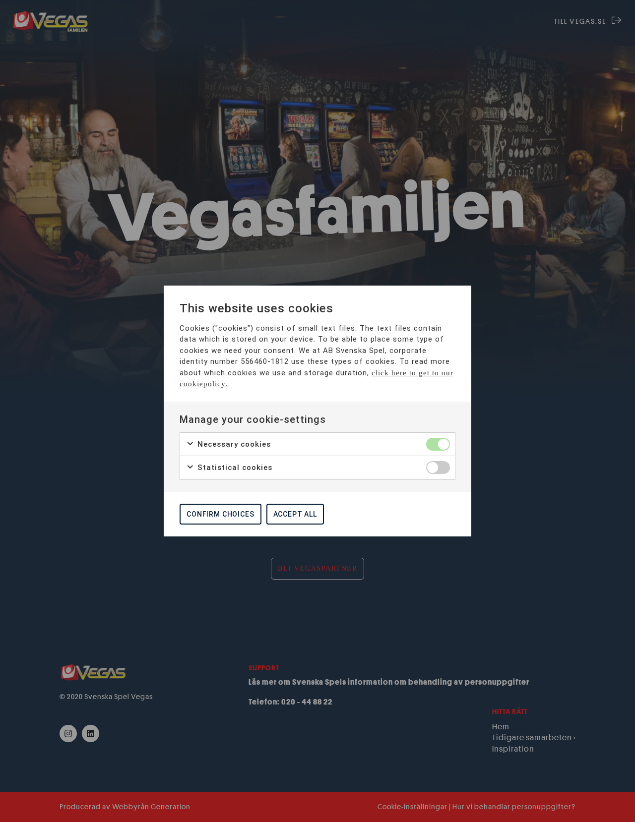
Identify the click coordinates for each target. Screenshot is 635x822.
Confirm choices (220, 514)
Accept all (295, 514)
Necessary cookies (233, 444)
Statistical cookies (233, 467)
